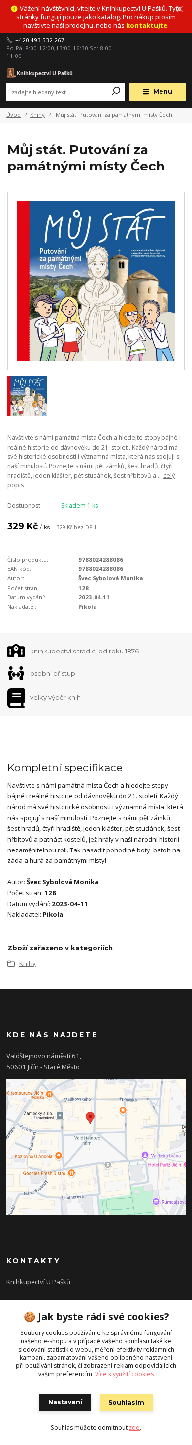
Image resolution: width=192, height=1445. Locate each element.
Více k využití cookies (124, 1374)
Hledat (116, 92)
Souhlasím (126, 1402)
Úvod (13, 114)
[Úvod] (39, 72)
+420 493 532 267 (39, 40)
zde (134, 1427)
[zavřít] (180, 9)
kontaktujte (146, 25)
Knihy (37, 114)
